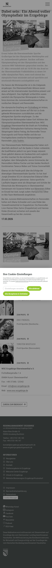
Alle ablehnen (34, 288)
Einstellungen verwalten (14, 288)
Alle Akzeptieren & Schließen (16, 293)
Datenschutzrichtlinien (21, 281)
